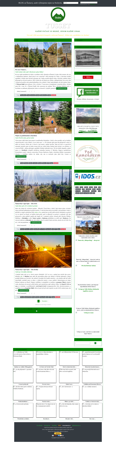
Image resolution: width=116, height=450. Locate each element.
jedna (36, 212)
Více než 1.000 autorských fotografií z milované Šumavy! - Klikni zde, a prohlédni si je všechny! (58, 35)
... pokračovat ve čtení (61, 88)
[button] (26, 40)
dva (40, 212)
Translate (92, 4)
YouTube (54, 425)
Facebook (39, 425)
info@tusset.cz (76, 425)
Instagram (47, 425)
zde (21, 276)
